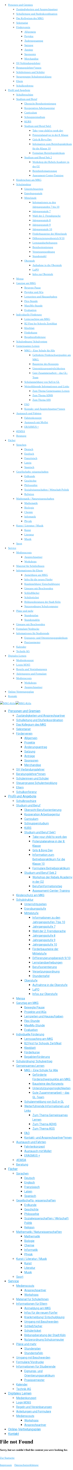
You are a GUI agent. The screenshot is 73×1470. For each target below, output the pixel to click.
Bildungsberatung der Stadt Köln (42, 601)
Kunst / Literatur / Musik (29, 525)
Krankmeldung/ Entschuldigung (42, 583)
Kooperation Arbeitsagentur (39, 108)
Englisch (29, 453)
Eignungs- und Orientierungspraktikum (46, 637)
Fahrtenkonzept (33, 417)
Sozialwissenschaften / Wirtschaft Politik (46, 489)
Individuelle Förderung (29, 314)
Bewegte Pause (32, 287)
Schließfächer (31, 592)
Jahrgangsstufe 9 (41, 224)
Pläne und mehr (24, 610)
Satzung (28, 45)
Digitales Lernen (17, 655)
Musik (27, 539)
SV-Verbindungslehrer (28, 63)
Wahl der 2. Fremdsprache (46, 215)
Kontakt (12, 696)
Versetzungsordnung (43, 251)
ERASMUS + (31, 426)
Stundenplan (31, 615)
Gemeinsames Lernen (28, 346)
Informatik (30, 516)
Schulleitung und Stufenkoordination (36, 13)
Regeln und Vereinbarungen (31, 669)
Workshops (30, 561)
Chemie (28, 512)
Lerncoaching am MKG (37, 319)
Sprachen (21, 444)
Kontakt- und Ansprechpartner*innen (44, 408)
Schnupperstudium (34, 117)
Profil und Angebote (19, 90)
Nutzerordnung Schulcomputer (41, 606)
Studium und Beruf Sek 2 (38, 157)
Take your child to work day (47, 130)
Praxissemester (32, 642)
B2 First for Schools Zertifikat (40, 323)
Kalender (21, 646)
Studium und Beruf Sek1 (37, 126)
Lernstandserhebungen (44, 242)
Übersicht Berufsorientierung (40, 103)
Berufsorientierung (42, 247)
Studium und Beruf (26, 99)
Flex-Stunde (31, 301)
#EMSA (20, 431)
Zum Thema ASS (41, 399)
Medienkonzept (25, 660)
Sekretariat (22, 22)
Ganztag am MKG (26, 283)
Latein (27, 462)
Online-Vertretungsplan (21, 691)
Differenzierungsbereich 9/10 (48, 238)
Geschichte (30, 480)
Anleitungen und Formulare (31, 673)
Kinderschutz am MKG (28, 179)
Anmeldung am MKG (36, 574)
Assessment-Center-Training (47, 175)
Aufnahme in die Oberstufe (47, 265)
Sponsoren (30, 54)
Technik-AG (23, 651)
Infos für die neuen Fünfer (38, 579)
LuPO (35, 269)
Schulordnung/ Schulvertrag (31, 341)
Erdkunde (29, 476)
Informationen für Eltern (29, 570)
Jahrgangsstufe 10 (42, 229)
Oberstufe (29, 260)
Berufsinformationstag (44, 170)
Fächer (11, 440)
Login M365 (23, 664)
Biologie (29, 507)
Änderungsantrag (33, 40)
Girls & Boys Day (42, 139)
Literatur (29, 534)
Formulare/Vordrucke (27, 628)
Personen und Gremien (20, 4)
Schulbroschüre (24, 94)
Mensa (20, 278)
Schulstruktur (23, 184)
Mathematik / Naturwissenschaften (35, 498)
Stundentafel (39, 256)
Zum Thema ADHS (42, 395)
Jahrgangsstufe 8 (41, 220)
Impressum (6, 1465)
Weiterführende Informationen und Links (46, 386)
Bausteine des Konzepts (45, 363)
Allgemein (30, 31)
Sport (19, 543)
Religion (29, 494)
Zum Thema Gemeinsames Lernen (51, 390)
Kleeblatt (29, 328)
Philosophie (31, 485)
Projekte (28, 36)
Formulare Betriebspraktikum (48, 152)
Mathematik (31, 503)
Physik (28, 521)
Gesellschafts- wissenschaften (32, 471)
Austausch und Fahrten (28, 413)
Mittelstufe (30, 197)
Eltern (19, 81)
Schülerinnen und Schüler (30, 72)
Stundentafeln (32, 619)
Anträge (28, 49)
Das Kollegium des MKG (30, 18)
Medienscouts (24, 552)
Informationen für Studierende (32, 633)
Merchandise (31, 58)
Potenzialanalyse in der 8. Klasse (50, 135)
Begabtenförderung (35, 337)
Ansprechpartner (33, 556)
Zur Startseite (7, 1457)
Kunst (27, 530)
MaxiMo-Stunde (33, 305)
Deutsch (28, 449)
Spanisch (29, 467)
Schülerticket (31, 597)
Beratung (21, 435)
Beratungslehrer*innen (28, 67)
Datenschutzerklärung (26, 1465)
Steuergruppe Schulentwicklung (34, 76)
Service (12, 548)
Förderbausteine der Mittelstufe (49, 233)
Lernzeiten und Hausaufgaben (40, 296)
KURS (27, 121)
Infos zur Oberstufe (42, 274)
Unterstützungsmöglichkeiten (48, 368)
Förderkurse (30, 332)
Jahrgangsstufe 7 (41, 211)
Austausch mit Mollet (36, 422)
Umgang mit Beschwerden (38, 588)
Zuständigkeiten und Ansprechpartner (37, 9)
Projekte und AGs (33, 292)
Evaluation (30, 310)
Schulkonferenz (24, 85)
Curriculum (30, 112)
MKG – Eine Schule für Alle (39, 350)
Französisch (30, 458)
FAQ (26, 404)
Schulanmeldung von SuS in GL (42, 381)
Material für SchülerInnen (30, 565)
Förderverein (23, 27)
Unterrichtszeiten (33, 188)
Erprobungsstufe (33, 193)
